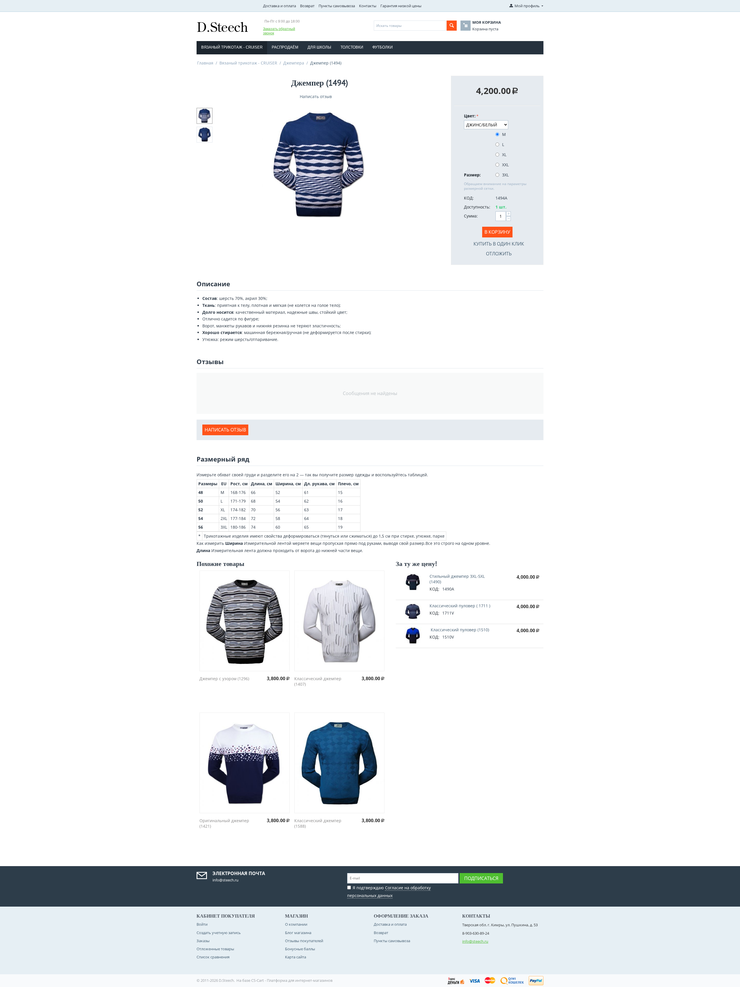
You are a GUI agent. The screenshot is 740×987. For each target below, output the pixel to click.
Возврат (307, 5)
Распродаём (285, 47)
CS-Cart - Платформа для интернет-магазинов (291, 980)
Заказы (203, 940)
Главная (205, 63)
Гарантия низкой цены (400, 5)
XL (504, 154)
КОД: (469, 198)
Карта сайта (295, 957)
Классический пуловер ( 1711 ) (460, 605)
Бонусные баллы (300, 948)
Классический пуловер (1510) (459, 629)
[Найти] (452, 26)
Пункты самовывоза (337, 5)
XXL (505, 164)
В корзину (497, 232)
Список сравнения (213, 957)
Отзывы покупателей (304, 940)
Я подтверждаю (389, 891)
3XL (505, 175)
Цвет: (470, 116)
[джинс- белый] (319, 164)
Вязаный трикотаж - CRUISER (231, 47)
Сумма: (471, 216)
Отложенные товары (215, 948)
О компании (296, 924)
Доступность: (477, 207)
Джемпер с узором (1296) (224, 678)
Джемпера (293, 63)
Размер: (472, 175)
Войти (202, 924)
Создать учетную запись (219, 932)
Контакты (367, 5)
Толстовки (352, 47)
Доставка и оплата (279, 5)
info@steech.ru (475, 941)
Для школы (319, 47)
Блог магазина (298, 932)
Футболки (382, 47)
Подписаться (481, 878)
